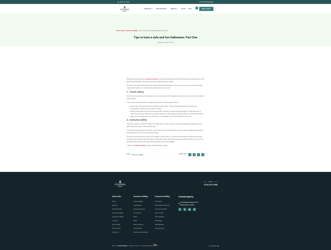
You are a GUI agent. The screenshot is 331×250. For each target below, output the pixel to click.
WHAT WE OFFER (161, 8)
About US (173, 8)
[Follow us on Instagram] (179, 209)
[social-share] (189, 154)
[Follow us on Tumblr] (194, 209)
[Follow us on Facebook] (184, 209)
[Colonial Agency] (125, 9)
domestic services (140, 145)
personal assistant (152, 79)
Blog (190, 8)
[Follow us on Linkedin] (189, 209)
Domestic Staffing (131, 30)
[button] (196, 8)
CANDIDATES (147, 8)
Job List (183, 8)
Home (118, 30)
